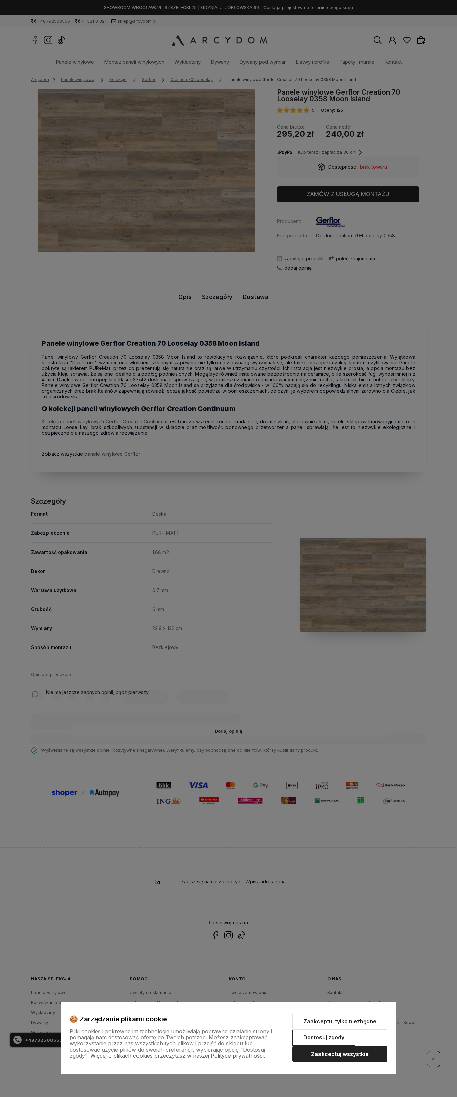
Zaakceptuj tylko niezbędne (339, 1021)
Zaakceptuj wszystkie (340, 1054)
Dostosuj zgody (323, 1037)
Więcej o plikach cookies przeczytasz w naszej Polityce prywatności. (177, 1055)
